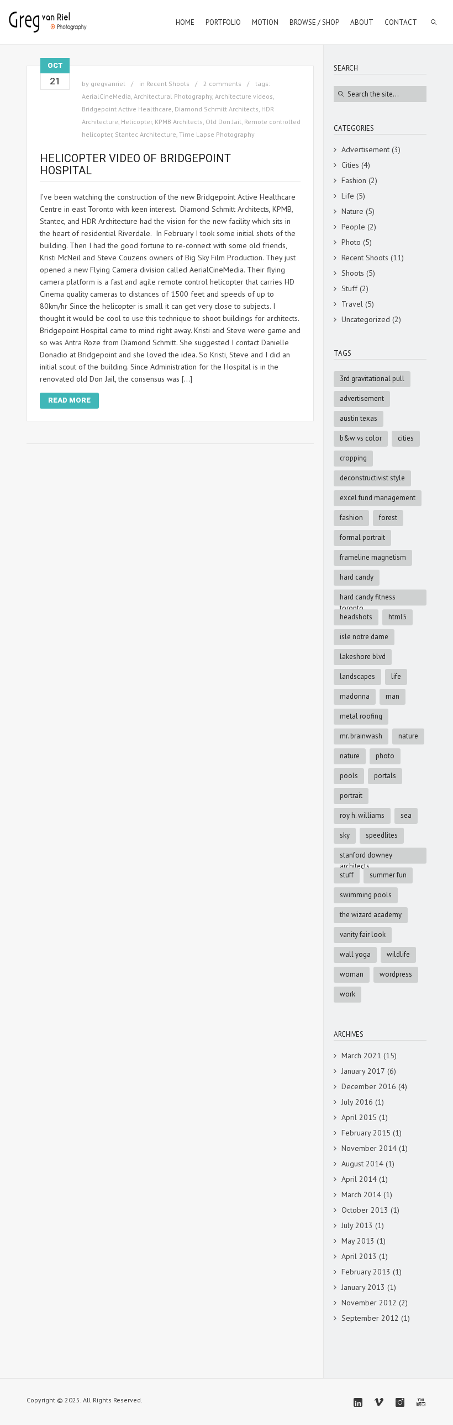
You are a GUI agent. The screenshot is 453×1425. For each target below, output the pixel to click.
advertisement (362, 398)
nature (350, 755)
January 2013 (363, 1287)
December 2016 (368, 1086)
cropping (353, 458)
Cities (350, 165)
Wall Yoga (355, 954)
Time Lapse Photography (217, 134)
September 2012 (370, 1318)
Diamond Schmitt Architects (217, 109)
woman (352, 974)
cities (406, 438)
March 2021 (361, 1055)
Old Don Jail (223, 121)
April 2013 (359, 1256)
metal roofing (361, 716)
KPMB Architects (179, 121)
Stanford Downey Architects (366, 857)
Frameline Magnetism (373, 557)
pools (349, 775)
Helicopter (136, 121)
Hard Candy (356, 577)
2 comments (222, 83)
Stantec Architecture (145, 134)
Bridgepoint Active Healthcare (127, 109)
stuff (347, 875)
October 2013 (364, 1210)
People (353, 227)
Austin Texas (358, 418)
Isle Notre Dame (364, 636)
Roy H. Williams (362, 815)
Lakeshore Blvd (363, 656)
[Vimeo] (378, 1402)
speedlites (382, 835)
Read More (69, 400)
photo (385, 755)
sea (406, 815)
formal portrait (362, 537)
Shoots (352, 273)
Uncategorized (365, 319)
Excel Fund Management (377, 497)
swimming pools (366, 894)
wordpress (396, 974)
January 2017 (363, 1071)
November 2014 (369, 1148)
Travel (352, 304)
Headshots (356, 617)
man (392, 696)
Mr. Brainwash (361, 736)
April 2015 (359, 1117)
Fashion (353, 180)
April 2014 (359, 1179)
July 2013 (357, 1225)
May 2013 (358, 1241)
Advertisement (365, 149)
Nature (352, 211)
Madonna (355, 696)
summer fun (388, 875)
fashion (351, 517)
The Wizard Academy (371, 914)
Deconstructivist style (372, 478)
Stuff (349, 288)
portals (385, 775)
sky (345, 835)
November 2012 (369, 1303)
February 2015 (366, 1133)
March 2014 (361, 1194)
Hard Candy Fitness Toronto (368, 599)
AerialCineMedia (106, 96)
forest (388, 517)
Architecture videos (244, 96)
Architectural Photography (173, 96)
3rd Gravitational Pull (372, 378)
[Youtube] (420, 1402)
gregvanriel (108, 83)
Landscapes (357, 676)
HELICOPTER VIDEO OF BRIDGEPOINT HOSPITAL (135, 164)
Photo (351, 242)
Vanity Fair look (363, 934)
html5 (397, 617)
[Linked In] (358, 1402)
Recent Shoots (167, 83)
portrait (351, 795)
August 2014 (362, 1164)
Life (347, 196)
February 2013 (366, 1272)
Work (347, 994)
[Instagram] (399, 1402)
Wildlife (398, 954)
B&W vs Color (361, 438)
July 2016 (357, 1102)
